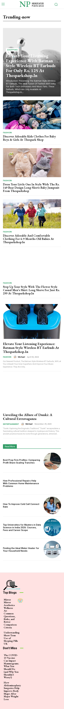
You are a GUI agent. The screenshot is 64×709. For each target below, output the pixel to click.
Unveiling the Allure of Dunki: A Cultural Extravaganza (27, 416)
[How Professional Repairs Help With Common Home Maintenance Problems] (52, 483)
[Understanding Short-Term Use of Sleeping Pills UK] (23, 633)
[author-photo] (15, 356)
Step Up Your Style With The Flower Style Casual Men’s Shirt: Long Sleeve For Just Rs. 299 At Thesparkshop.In (31, 290)
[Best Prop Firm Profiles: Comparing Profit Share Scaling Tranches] (52, 461)
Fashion (7, 133)
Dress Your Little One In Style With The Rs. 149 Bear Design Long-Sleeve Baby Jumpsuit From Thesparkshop (31, 187)
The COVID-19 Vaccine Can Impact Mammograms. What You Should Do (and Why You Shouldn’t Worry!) (11, 666)
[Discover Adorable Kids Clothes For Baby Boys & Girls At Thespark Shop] (32, 114)
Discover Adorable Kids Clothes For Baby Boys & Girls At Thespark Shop (29, 138)
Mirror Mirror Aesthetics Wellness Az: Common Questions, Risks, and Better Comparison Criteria (10, 613)
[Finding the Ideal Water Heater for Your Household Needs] (52, 549)
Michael (21, 357)
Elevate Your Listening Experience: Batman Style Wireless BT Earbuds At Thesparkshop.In (31, 347)
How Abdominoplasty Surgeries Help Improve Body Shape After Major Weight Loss (12, 691)
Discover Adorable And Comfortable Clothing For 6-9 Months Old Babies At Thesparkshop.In (28, 239)
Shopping (12, 50)
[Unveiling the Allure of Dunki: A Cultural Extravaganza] (32, 392)
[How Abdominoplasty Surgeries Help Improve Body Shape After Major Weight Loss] (24, 683)
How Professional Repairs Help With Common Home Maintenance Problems (21, 483)
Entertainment (11, 424)
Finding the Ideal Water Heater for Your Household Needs (21, 549)
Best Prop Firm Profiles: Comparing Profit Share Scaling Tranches (21, 461)
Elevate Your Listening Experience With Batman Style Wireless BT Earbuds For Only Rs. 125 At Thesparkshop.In (31, 65)
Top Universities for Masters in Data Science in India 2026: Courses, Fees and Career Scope (22, 527)
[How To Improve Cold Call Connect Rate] (52, 505)
